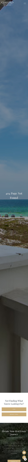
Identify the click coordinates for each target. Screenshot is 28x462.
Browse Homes (14, 414)
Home (14, 409)
